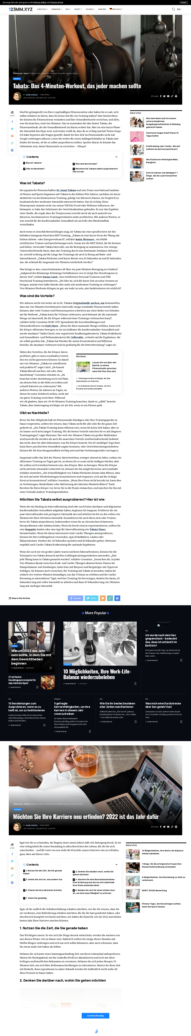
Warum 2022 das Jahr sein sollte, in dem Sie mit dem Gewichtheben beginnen (31, 657)
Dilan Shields (32, 94)
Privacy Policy (40, 2)
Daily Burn (51, 325)
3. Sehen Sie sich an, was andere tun (44, 879)
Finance (67, 664)
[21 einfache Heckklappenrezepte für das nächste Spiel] (48, 682)
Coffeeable (77, 337)
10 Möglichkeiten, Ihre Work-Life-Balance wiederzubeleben (97, 674)
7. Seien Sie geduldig (36, 898)
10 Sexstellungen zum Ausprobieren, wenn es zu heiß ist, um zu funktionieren (26, 707)
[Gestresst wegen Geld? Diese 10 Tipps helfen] (137, 136)
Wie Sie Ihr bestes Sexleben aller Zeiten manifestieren (117, 705)
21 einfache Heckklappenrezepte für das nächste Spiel (22, 680)
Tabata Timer (98, 529)
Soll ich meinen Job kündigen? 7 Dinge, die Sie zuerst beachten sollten (162, 175)
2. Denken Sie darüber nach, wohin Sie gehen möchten (93, 873)
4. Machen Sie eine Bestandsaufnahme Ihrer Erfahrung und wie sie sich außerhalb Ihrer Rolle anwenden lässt (94, 882)
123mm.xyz (21, 9)
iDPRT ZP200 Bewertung (154, 890)
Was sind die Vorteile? (86, 163)
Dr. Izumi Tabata (66, 190)
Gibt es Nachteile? (35, 168)
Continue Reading (95, 1015)
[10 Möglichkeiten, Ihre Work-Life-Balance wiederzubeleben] (100, 644)
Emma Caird (50, 276)
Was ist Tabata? (34, 162)
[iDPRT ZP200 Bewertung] (133, 894)
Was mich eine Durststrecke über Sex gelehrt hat (163, 705)
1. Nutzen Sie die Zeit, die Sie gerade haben (42, 872)
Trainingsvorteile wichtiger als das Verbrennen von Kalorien (93, 379)
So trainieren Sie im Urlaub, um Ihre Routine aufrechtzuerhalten (93, 387)
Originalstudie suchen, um (88, 303)
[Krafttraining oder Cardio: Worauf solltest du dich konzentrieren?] (137, 150)
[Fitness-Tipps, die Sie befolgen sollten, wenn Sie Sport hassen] (133, 907)
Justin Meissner (85, 239)
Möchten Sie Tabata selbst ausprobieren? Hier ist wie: (95, 170)
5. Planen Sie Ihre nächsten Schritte (44, 890)
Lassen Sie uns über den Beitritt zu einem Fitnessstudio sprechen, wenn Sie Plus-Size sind (104, 367)
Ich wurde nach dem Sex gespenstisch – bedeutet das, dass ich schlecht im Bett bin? (161, 640)
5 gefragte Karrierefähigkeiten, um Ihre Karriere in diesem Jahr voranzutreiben (72, 709)
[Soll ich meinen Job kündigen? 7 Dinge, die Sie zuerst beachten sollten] (137, 176)
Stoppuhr (30, 529)
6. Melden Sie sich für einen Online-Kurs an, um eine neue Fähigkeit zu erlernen (94, 891)
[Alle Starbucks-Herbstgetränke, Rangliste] (137, 163)
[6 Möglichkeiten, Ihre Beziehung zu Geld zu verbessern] (133, 881)
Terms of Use (57, 2)
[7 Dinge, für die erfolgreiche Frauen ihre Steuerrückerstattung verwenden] (133, 867)
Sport (17, 79)
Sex (146, 631)
